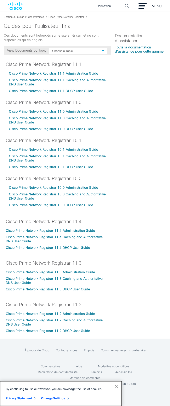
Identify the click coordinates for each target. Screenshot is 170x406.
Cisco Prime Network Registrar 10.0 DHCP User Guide (51, 205)
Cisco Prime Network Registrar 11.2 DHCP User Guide (48, 331)
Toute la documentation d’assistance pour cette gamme (139, 49)
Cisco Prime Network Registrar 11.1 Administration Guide (53, 73)
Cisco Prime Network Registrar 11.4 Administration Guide (50, 230)
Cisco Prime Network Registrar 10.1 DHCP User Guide (51, 167)
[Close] (116, 386)
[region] (61, 393)
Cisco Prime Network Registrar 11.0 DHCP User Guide (51, 129)
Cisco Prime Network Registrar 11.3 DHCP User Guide (48, 289)
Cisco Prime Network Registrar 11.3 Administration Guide (50, 272)
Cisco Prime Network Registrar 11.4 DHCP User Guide (48, 247)
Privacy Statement (19, 398)
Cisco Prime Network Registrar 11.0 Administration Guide (53, 111)
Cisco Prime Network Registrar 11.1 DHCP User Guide (51, 91)
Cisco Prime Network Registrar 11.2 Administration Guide (50, 314)
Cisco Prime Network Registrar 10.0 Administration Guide (53, 187)
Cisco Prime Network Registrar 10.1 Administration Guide (53, 149)
